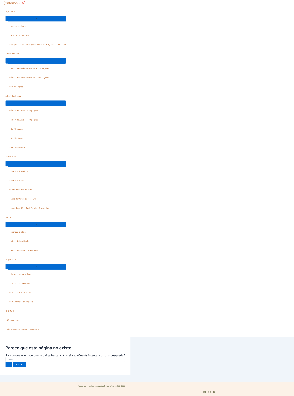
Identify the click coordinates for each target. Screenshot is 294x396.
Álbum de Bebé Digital (20, 241)
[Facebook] (205, 393)
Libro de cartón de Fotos (21, 189)
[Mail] (209, 393)
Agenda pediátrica (19, 26)
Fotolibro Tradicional (19, 171)
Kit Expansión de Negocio (22, 302)
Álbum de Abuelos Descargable (24, 250)
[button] (14, 11)
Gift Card (10, 311)
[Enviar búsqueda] (9, 364)
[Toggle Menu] (36, 18)
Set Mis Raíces (17, 138)
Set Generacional (18, 147)
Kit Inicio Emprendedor (21, 283)
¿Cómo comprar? (13, 320)
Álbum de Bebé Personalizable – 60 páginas (30, 77)
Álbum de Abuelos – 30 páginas (24, 110)
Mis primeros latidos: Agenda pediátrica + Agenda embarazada (38, 44)
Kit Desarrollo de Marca (21, 292)
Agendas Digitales (18, 232)
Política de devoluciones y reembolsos (22, 329)
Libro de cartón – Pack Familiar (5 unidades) (30, 208)
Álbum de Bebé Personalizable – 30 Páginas (30, 68)
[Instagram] (214, 393)
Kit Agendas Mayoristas (21, 274)
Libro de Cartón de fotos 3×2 (24, 199)
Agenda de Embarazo (20, 35)
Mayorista (10, 259)
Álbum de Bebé (12, 53)
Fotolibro (9, 156)
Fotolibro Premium (19, 180)
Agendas (9, 11)
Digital (8, 217)
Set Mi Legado (17, 87)
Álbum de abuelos (13, 96)
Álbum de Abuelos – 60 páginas (24, 120)
